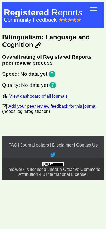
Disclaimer (62, 145)
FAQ (12, 145)
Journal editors (34, 145)
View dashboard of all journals (38, 96)
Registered (43, 12)
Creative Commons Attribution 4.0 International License (59, 172)
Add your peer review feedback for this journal (52, 106)
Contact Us (87, 145)
